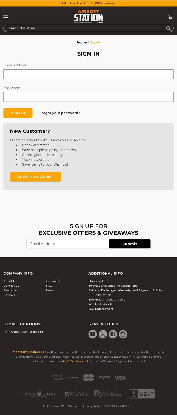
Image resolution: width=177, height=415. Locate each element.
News (49, 290)
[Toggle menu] (5, 17)
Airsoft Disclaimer (73, 361)
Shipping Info (97, 281)
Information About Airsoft (106, 299)
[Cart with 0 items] (169, 17)
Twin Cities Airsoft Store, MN (23, 331)
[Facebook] (113, 334)
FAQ (49, 285)
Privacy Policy (92, 406)
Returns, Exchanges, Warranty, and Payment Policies (125, 290)
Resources (10, 290)
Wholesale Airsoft (100, 304)
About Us (9, 281)
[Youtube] (92, 334)
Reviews (9, 295)
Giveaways (53, 281)
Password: (11, 88)
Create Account (35, 177)
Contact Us (11, 285)
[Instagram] (123, 334)
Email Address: (15, 65)
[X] (103, 334)
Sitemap (73, 406)
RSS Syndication (99, 295)
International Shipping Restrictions (112, 285)
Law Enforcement (101, 308)
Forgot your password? (59, 113)
